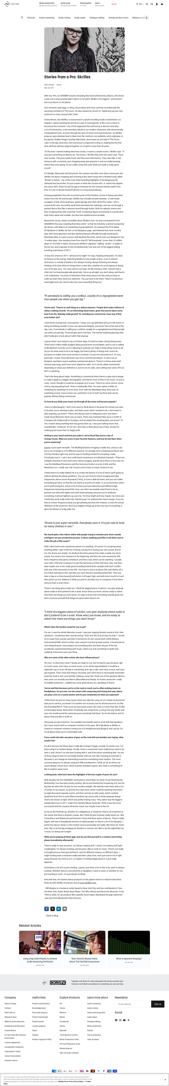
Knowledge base (39, 1008)
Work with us (10, 1012)
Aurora (62, 1026)
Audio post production (96, 1012)
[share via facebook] (46, 909)
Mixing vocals (138, 17)
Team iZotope (49, 85)
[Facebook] (116, 1020)
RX (61, 1004)
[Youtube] (124, 1020)
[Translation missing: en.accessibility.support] (151, 4)
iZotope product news (118, 17)
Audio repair (79, 17)
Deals (34, 1030)
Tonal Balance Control (69, 1035)
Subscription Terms (12, 1051)
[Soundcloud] (128, 1020)
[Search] (146, 4)
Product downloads (40, 1017)
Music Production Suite (69, 1039)
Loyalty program (39, 1026)
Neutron (63, 1012)
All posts (31, 17)
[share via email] (64, 909)
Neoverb (63, 1030)
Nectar (62, 1017)
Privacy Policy (78, 1081)
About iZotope (10, 1004)
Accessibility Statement (14, 1047)
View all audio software (69, 1053)
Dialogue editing (97, 17)
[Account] (156, 4)
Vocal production (94, 1035)
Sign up (157, 1004)
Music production (94, 1026)
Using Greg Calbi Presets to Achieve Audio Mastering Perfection (40, 960)
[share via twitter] (52, 909)
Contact (8, 1008)
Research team (11, 1017)
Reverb (90, 1030)
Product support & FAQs (42, 1039)
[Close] (165, 1079)
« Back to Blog (51, 915)
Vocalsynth (64, 1021)
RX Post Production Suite (70, 1044)
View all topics (93, 1039)
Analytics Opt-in (11, 1060)
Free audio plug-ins (40, 1012)
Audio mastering (46, 17)
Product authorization (41, 1004)
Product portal (38, 1021)
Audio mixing (64, 17)
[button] (22, 17)
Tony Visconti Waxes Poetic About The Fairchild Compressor (84, 960)
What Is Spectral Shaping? (129, 958)
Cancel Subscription (13, 1056)
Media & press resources (14, 1021)
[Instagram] (120, 1020)
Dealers (35, 1035)
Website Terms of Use (65, 1081)
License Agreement (12, 1042)
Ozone (59, 85)
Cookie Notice (10, 1030)
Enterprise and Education (15, 1026)
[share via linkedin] (58, 909)
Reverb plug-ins (66, 1048)
